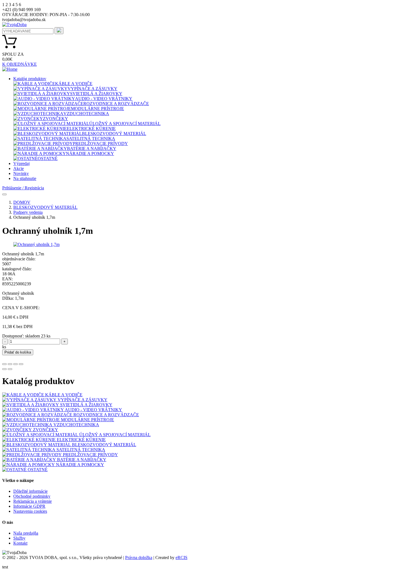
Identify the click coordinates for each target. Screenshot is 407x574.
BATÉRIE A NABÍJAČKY (91, 148)
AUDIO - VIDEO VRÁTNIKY (103, 98)
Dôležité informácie (30, 491)
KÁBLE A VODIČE (73, 83)
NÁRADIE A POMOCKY (90, 153)
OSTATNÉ (48, 158)
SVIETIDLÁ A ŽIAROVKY (96, 93)
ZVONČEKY (55, 118)
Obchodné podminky (31, 496)
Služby (19, 538)
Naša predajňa (25, 533)
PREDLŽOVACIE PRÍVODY (100, 143)
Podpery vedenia (28, 212)
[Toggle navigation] (4, 194)
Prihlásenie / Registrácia (23, 188)
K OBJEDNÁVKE (19, 64)
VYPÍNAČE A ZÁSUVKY (92, 88)
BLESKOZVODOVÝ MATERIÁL (114, 133)
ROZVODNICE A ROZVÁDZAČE (116, 103)
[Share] (10, 364)
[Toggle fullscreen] (15, 364)
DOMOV (21, 202)
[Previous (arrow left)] (4, 369)
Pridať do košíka (17, 352)
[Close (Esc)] (4, 364)
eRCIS (181, 557)
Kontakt (20, 543)
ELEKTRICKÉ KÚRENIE (91, 128)
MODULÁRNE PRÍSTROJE (97, 108)
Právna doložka (138, 557)
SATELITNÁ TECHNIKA (90, 138)
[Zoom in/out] (21, 364)
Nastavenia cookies (30, 511)
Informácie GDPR (29, 506)
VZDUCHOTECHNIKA (86, 113)
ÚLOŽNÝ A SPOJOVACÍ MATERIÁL (125, 123)
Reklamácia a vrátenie (32, 501)
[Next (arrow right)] (10, 369)
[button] (29, 78)
